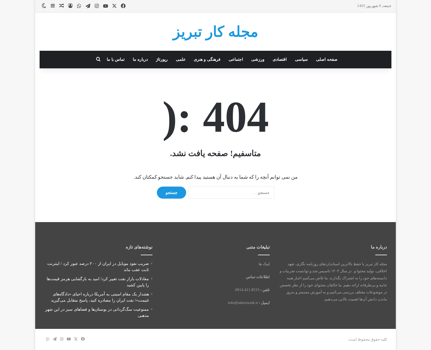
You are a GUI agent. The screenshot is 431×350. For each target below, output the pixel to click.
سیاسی (301, 59)
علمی (181, 59)
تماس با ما (116, 59)
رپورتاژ (162, 59)
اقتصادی (280, 59)
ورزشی (257, 59)
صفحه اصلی (326, 59)
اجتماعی (236, 59)
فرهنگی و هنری (207, 59)
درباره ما (140, 59)
